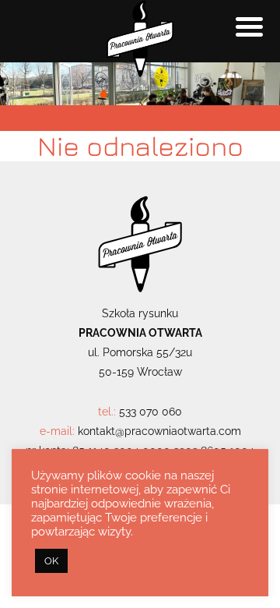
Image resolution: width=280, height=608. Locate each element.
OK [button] (51, 561)
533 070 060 (150, 411)
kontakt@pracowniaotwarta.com (159, 431)
